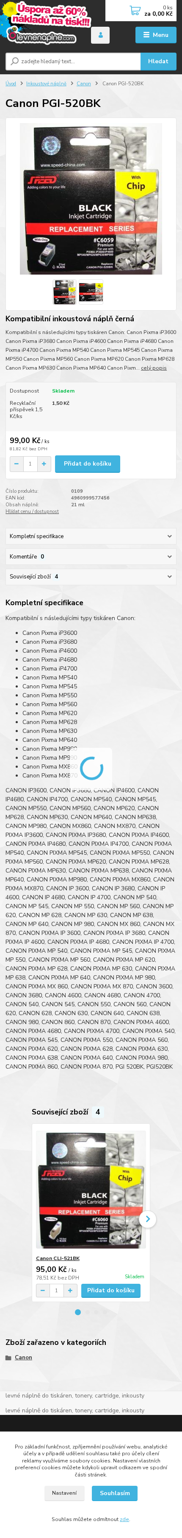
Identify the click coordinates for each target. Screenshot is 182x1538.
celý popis (154, 368)
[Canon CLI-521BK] (91, 1189)
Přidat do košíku (87, 464)
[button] (78, 1312)
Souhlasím (115, 1493)
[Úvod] (41, 35)
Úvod (11, 84)
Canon (84, 84)
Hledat (158, 61)
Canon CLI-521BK (58, 1258)
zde (124, 1519)
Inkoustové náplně (46, 84)
